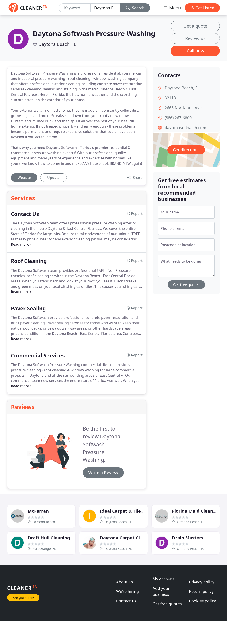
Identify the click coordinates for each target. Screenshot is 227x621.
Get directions (186, 149)
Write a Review (103, 472)
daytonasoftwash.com (185, 127)
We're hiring (127, 591)
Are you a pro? (23, 598)
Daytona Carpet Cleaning (127, 538)
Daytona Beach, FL (57, 44)
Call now (195, 51)
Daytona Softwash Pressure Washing (94, 33)
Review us (195, 38)
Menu (174, 8)
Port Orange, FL (44, 548)
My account (163, 578)
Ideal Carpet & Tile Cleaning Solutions (141, 511)
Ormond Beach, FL (46, 522)
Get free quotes (186, 284)
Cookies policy (202, 601)
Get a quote (195, 26)
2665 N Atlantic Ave (183, 107)
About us (124, 582)
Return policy (201, 591)
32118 (170, 97)
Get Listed (204, 7)
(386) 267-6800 (178, 117)
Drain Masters (187, 538)
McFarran (38, 511)
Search (138, 7)
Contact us (126, 601)
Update (53, 177)
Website (24, 177)
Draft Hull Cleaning (49, 538)
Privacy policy (201, 582)
